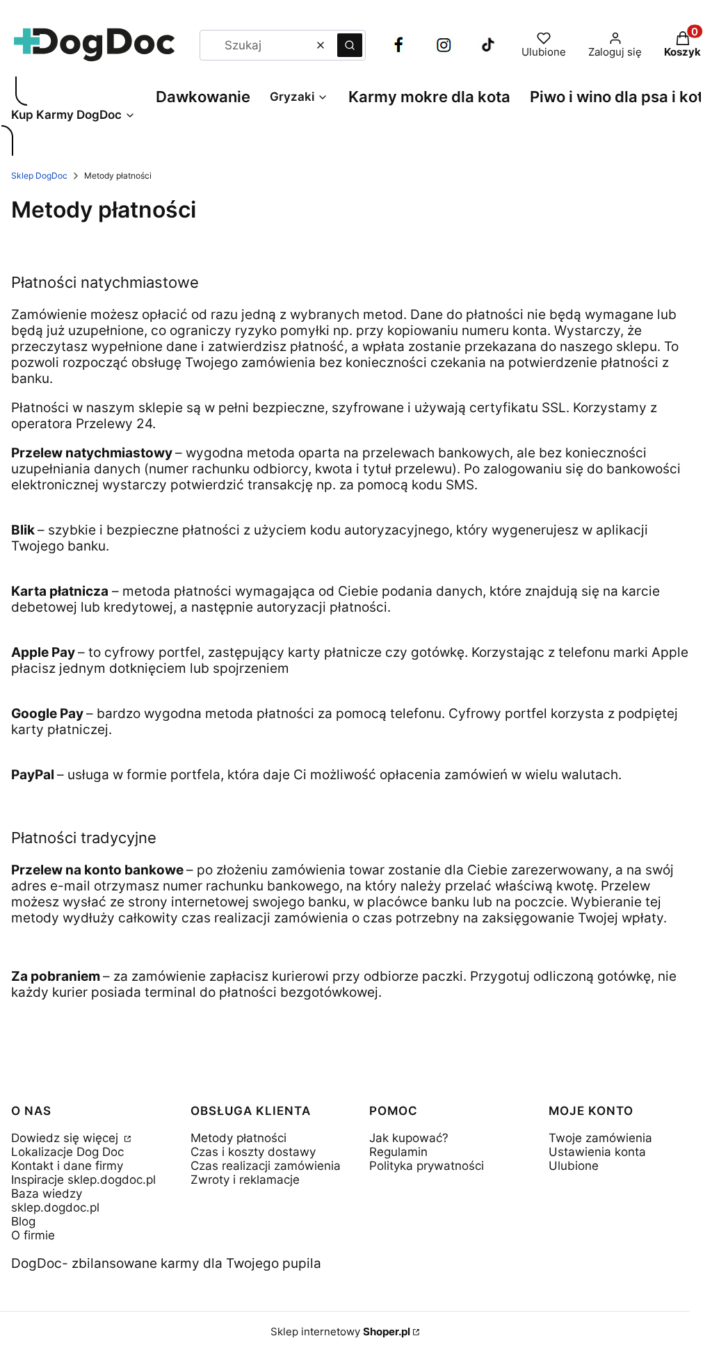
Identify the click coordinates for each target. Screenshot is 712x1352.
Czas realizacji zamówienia (266, 1166)
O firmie (33, 1235)
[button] (349, 45)
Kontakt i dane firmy (67, 1166)
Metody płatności (238, 1138)
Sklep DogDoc (39, 175)
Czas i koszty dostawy (253, 1152)
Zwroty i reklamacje (245, 1180)
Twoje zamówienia (600, 1138)
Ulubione (574, 1166)
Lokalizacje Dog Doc (67, 1152)
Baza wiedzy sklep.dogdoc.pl (55, 1200)
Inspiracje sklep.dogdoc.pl (83, 1180)
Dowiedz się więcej (66, 1138)
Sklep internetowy (340, 1331)
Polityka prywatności (426, 1166)
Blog (23, 1221)
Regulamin (398, 1152)
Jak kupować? (408, 1138)
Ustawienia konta (597, 1152)
